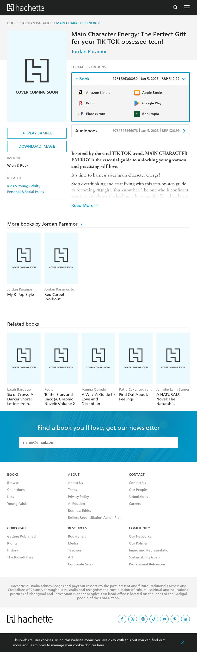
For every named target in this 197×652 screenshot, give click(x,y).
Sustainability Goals (144, 557)
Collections (16, 490)
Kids (10, 497)
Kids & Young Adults (23, 186)
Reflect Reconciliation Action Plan (95, 517)
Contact (137, 474)
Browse (13, 483)
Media (73, 543)
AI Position (76, 504)
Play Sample (40, 133)
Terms (72, 490)
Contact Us (137, 483)
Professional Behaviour (147, 564)
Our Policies (138, 543)
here (100, 645)
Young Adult (17, 504)
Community (139, 528)
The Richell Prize (20, 557)
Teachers (74, 550)
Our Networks (140, 536)
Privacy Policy (78, 497)
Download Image (36, 146)
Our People (138, 490)
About (74, 474)
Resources (77, 528)
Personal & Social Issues (25, 192)
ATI (70, 557)
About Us (75, 483)
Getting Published (21, 536)
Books (12, 474)
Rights (12, 543)
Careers (135, 504)
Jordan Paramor (89, 51)
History (12, 550)
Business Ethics (79, 511)
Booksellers (77, 536)
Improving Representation (150, 550)
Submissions (138, 497)
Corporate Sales (80, 564)
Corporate (17, 528)
